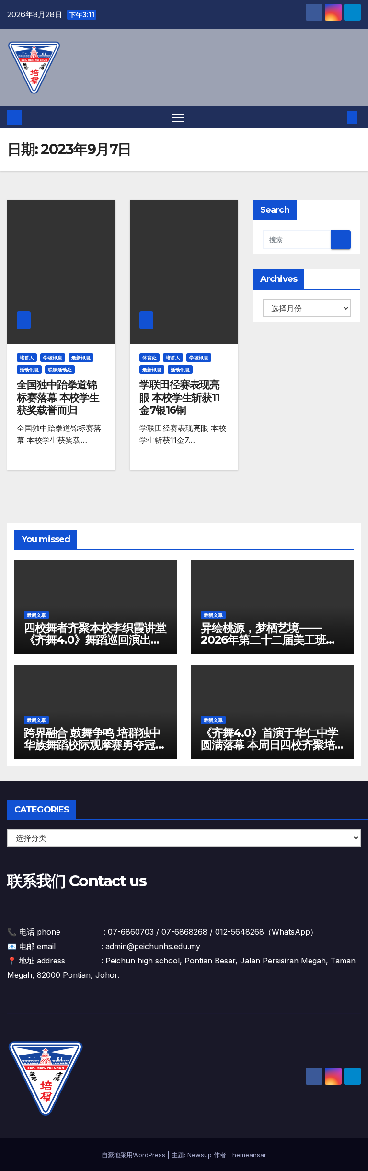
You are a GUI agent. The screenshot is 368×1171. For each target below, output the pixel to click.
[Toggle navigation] (178, 117)
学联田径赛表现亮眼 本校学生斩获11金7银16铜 (179, 397)
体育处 (149, 357)
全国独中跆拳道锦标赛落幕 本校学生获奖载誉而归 (58, 397)
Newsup (199, 1155)
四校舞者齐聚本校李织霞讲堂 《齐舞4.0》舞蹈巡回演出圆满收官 (95, 640)
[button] (337, 117)
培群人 (27, 357)
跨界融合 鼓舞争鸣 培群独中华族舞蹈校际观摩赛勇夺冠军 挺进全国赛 (95, 745)
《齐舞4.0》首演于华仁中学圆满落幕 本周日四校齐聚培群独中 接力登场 (269, 745)
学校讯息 (52, 357)
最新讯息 (81, 357)
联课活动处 (60, 369)
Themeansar (247, 1155)
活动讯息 (29, 369)
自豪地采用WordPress (134, 1155)
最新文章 (36, 615)
